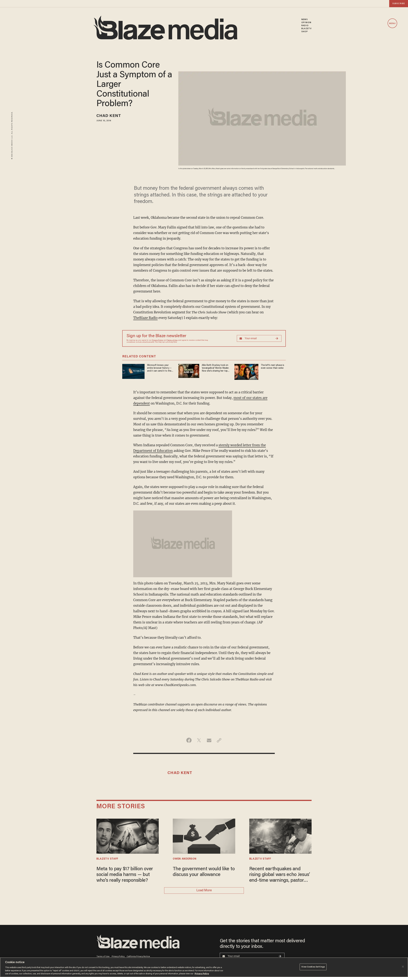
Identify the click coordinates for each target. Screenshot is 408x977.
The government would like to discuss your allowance (204, 872)
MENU (392, 23)
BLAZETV (306, 29)
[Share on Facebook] (189, 740)
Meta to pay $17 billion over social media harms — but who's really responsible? (124, 875)
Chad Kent (108, 116)
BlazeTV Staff (107, 859)
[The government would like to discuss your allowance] (204, 835)
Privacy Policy (157, 340)
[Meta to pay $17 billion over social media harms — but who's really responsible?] (127, 835)
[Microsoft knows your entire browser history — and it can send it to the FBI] (133, 371)
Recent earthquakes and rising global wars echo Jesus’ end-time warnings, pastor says (279, 875)
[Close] (402, 966)
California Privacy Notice (138, 956)
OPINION (306, 23)
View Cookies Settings (313, 967)
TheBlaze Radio (145, 318)
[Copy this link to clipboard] (219, 740)
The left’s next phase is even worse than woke (272, 366)
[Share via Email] (209, 740)
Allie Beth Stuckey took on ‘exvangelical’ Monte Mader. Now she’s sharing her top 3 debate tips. (215, 368)
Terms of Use (172, 340)
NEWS (304, 19)
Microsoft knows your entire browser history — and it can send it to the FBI (159, 368)
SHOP (304, 32)
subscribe (398, 4)
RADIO (305, 26)
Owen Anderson (184, 859)
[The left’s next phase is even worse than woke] (246, 371)
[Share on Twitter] (199, 740)
